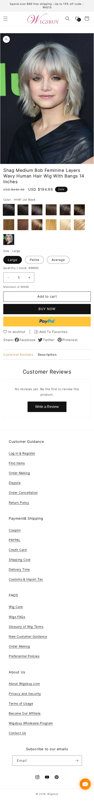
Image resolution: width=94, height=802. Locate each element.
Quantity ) (21, 268)
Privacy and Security (25, 693)
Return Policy (19, 502)
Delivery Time (19, 569)
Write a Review (47, 407)
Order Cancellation (23, 492)
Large (12, 260)
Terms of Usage (21, 703)
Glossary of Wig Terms (26, 626)
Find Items (17, 463)
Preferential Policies (24, 656)
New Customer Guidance (28, 636)
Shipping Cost (20, 559)
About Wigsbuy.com (24, 683)
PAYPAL (15, 540)
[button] (5, 18)
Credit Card (18, 550)
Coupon (15, 530)
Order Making (19, 473)
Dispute (15, 483)
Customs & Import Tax (26, 579)
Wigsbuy (52, 793)
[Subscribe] (77, 760)
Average (58, 260)
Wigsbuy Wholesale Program (31, 723)
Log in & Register (22, 453)
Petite (34, 260)
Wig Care (16, 607)
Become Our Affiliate (25, 713)
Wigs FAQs (17, 617)
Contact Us (17, 733)
